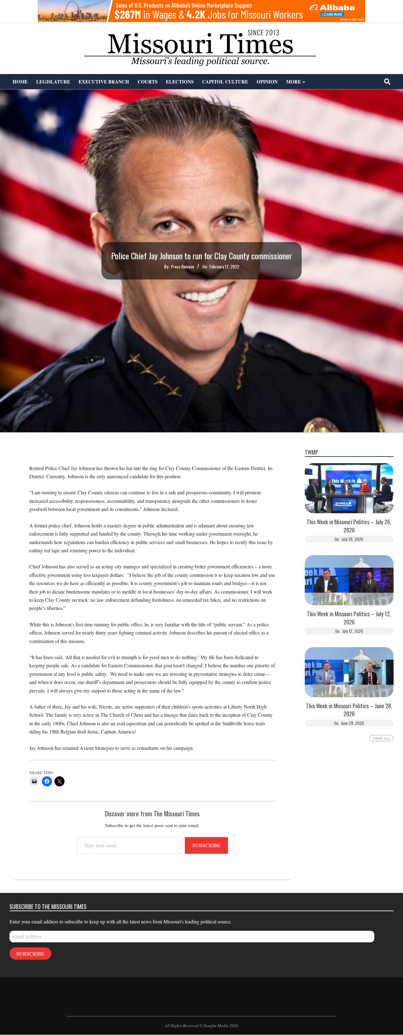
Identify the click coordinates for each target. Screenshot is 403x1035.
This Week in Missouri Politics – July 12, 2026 (349, 618)
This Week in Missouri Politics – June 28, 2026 (349, 710)
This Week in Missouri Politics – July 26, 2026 (349, 526)
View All (381, 738)
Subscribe (206, 845)
